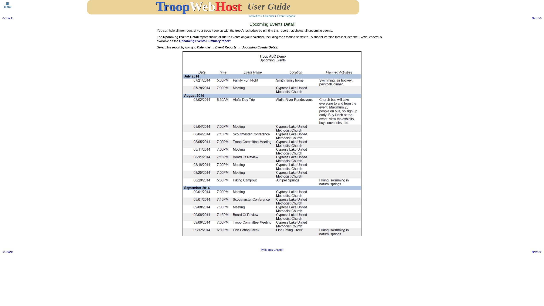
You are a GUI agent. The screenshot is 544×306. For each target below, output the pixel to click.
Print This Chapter (272, 249)
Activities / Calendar (261, 16)
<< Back (7, 18)
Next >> (537, 18)
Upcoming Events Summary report (205, 41)
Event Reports (286, 16)
